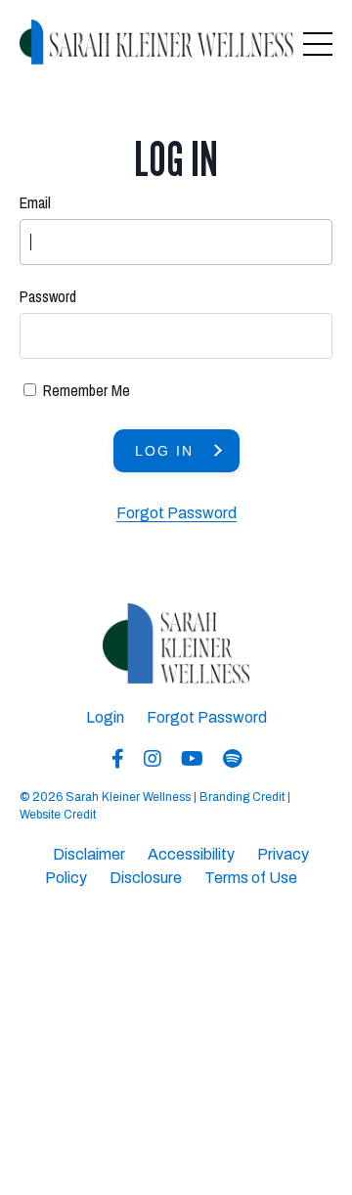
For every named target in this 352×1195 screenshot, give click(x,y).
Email (35, 202)
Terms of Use (250, 877)
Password (48, 296)
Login (105, 717)
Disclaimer (89, 854)
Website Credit (58, 814)
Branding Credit (242, 797)
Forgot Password (176, 513)
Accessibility (191, 854)
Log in (164, 451)
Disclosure (146, 877)
